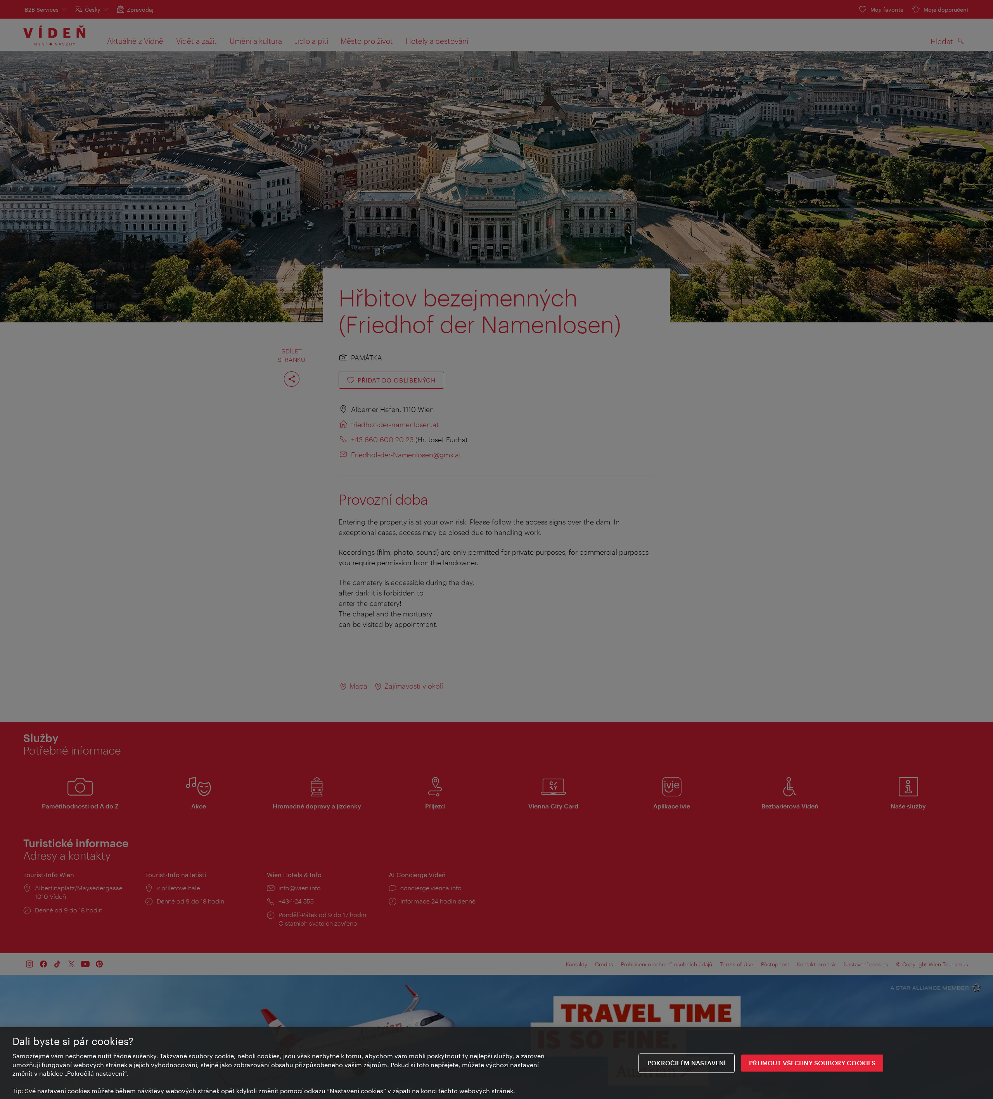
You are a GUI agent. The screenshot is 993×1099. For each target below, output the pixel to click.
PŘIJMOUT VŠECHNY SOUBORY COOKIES (812, 1063)
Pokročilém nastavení (686, 1063)
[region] (496, 1063)
